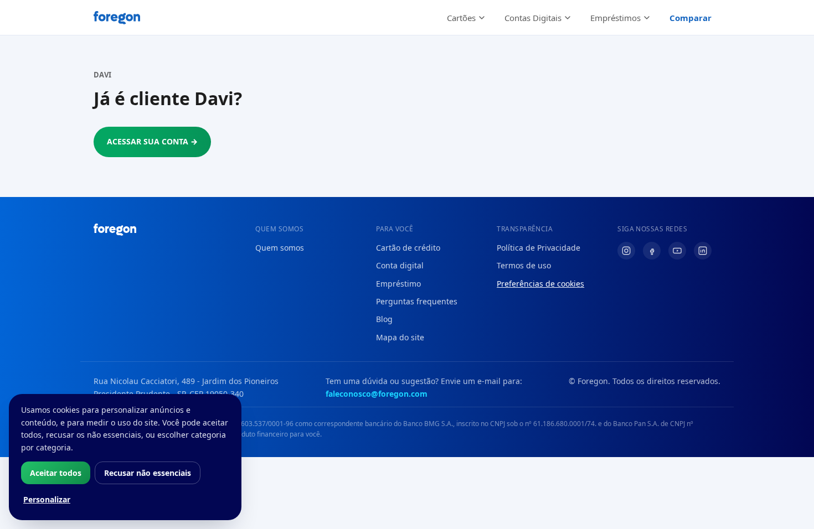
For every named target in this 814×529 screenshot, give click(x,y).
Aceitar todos (55, 473)
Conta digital (400, 265)
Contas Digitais (532, 17)
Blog (384, 319)
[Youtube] (677, 251)
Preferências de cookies (540, 283)
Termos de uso (524, 265)
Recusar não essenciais (147, 473)
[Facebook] (652, 251)
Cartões (461, 17)
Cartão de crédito (408, 247)
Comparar (690, 17)
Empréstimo (398, 283)
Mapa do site (400, 337)
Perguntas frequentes (416, 301)
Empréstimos (615, 17)
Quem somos (279, 247)
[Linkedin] (703, 251)
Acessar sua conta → (152, 141)
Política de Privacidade (538, 247)
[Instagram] (626, 251)
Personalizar (46, 499)
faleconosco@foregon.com (376, 393)
